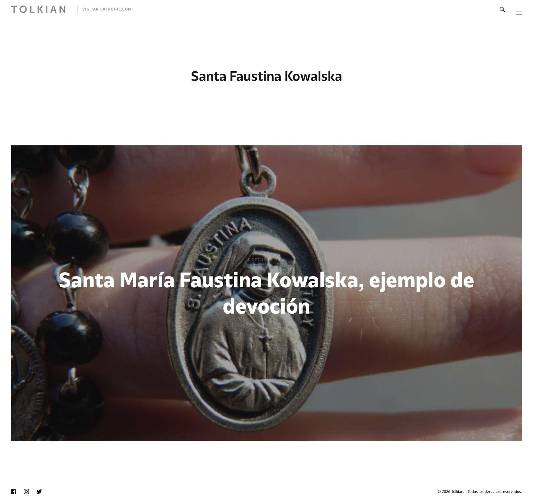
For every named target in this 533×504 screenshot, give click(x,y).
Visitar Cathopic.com (107, 9)
